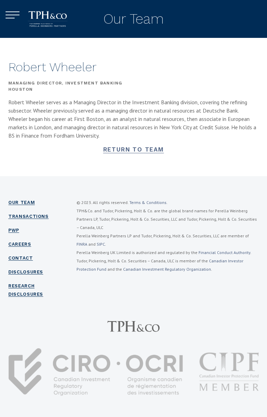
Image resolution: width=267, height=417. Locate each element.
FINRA (81, 244)
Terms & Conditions (148, 202)
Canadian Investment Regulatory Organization (167, 269)
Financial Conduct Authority (224, 252)
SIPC (101, 244)
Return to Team (133, 149)
